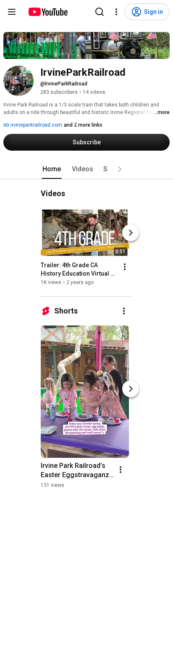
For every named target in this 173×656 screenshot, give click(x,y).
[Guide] (12, 12)
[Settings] (116, 12)
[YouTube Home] (47, 12)
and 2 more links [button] (83, 125)
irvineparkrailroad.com (35, 125)
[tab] (52, 169)
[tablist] (86, 169)
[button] (120, 169)
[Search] (99, 12)
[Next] (130, 232)
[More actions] (124, 266)
